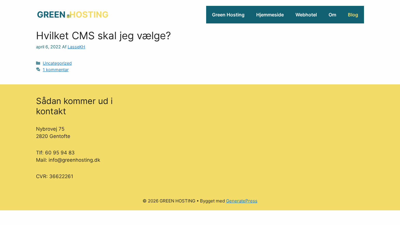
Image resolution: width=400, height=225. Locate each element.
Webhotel (306, 15)
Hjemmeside (270, 15)
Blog (353, 15)
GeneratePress (241, 201)
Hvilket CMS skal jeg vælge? (103, 35)
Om (332, 15)
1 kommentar (56, 69)
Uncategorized (57, 63)
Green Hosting (228, 15)
